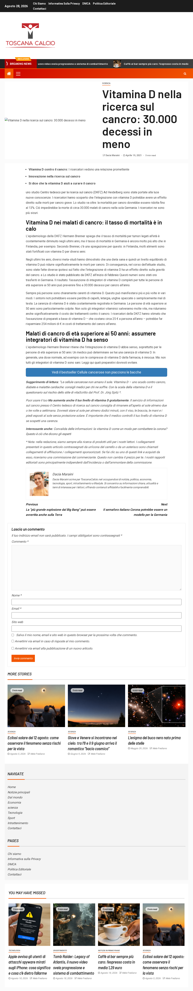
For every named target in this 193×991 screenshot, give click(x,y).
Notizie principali (19, 792)
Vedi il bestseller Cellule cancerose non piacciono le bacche (96, 372)
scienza (13, 807)
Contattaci (39, 8)
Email (16, 608)
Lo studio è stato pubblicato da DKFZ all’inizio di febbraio (81, 275)
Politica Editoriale (104, 3)
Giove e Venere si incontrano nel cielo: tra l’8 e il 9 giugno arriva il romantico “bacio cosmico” (92, 743)
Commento (19, 541)
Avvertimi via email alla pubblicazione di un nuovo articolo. (54, 648)
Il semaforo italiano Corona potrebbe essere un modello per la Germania (135, 509)
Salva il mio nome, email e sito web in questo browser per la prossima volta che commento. (76, 635)
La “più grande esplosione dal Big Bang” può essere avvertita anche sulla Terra (61, 509)
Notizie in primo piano (109, 950)
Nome (16, 595)
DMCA (86, 3)
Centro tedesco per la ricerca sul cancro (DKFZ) (71, 192)
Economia (14, 802)
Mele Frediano (37, 754)
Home (11, 787)
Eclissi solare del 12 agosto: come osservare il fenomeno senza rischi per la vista (34, 743)
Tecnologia (15, 812)
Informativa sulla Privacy (64, 3)
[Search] (185, 73)
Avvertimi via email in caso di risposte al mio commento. (52, 641)
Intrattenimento (18, 823)
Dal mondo (15, 797)
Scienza (106, 83)
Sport (11, 818)
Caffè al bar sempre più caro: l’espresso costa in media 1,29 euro (136, 63)
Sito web (17, 622)
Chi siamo (39, 3)
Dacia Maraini (113, 155)
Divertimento (60, 950)
